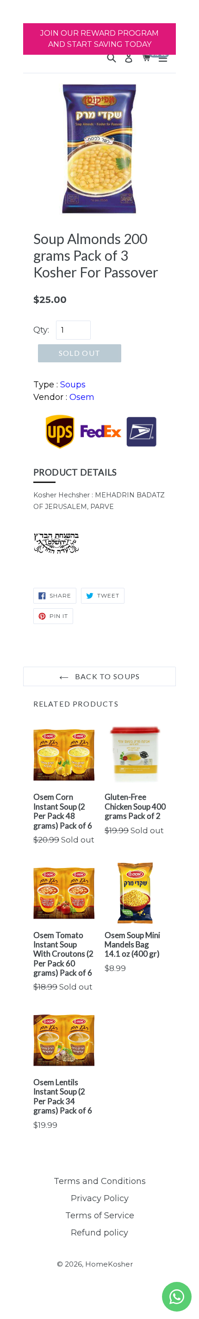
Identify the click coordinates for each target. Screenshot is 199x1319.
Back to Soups (106, 676)
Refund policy (99, 1233)
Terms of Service (99, 1215)
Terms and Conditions (100, 1181)
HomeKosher (109, 1264)
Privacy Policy (100, 1198)
